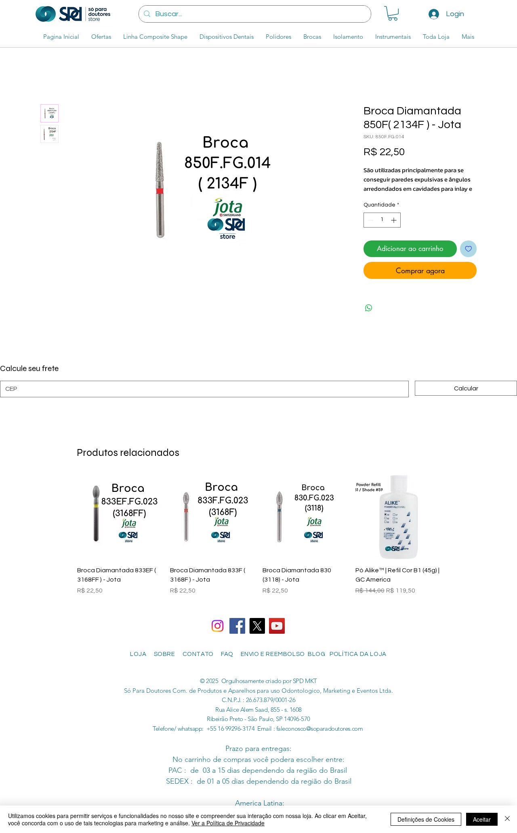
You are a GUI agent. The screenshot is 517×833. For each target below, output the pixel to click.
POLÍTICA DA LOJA (359, 654)
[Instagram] (217, 626)
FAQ (229, 654)
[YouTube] (277, 626)
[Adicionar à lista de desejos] (468, 248)
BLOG (319, 654)
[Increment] (394, 220)
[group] (258, 539)
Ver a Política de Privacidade (228, 823)
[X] (257, 626)
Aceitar (482, 819)
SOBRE (165, 654)
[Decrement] (370, 220)
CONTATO (198, 654)
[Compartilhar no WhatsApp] (369, 308)
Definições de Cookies (425, 819)
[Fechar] (507, 819)
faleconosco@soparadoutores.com (319, 728)
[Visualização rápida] (119, 517)
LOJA (137, 654)
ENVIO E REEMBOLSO (274, 654)
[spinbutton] (382, 220)
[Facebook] (237, 626)
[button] (392, 13)
